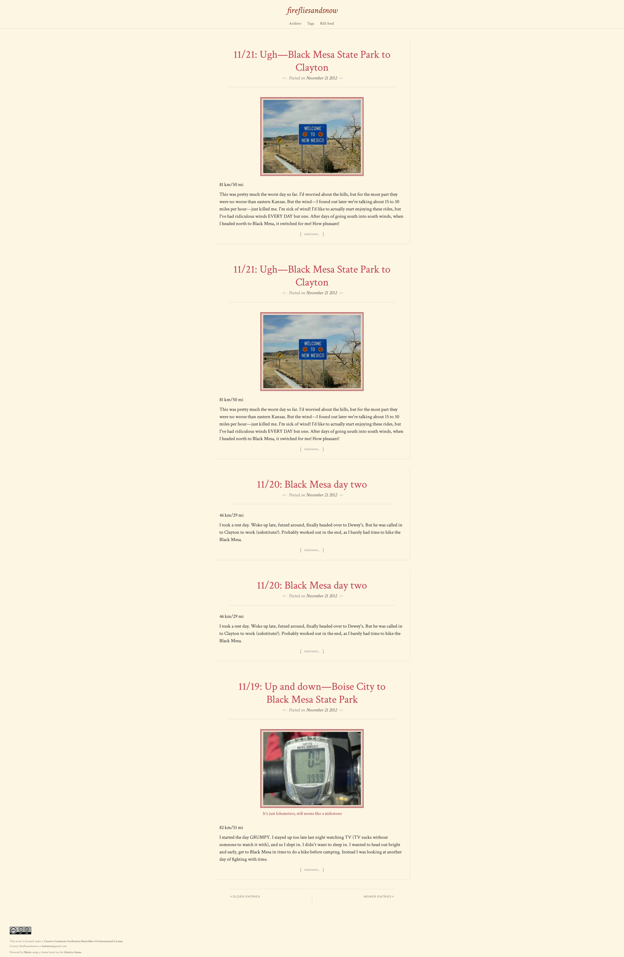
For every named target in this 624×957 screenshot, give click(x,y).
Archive (295, 23)
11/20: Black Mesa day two (312, 484)
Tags (310, 23)
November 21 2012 (321, 78)
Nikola (27, 952)
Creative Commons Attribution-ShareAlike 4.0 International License (83, 941)
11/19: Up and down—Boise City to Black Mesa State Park (312, 693)
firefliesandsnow (312, 10)
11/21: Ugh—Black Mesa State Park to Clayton (312, 61)
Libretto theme (72, 952)
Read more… (312, 234)
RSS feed (327, 23)
